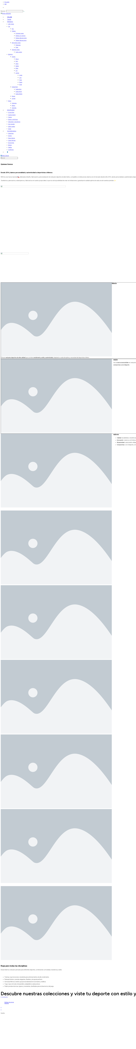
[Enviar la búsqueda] (24, 11)
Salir (5, 4)
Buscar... (3, 11)
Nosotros (6, 1003)
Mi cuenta (6, 2)
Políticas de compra (9, 1002)
